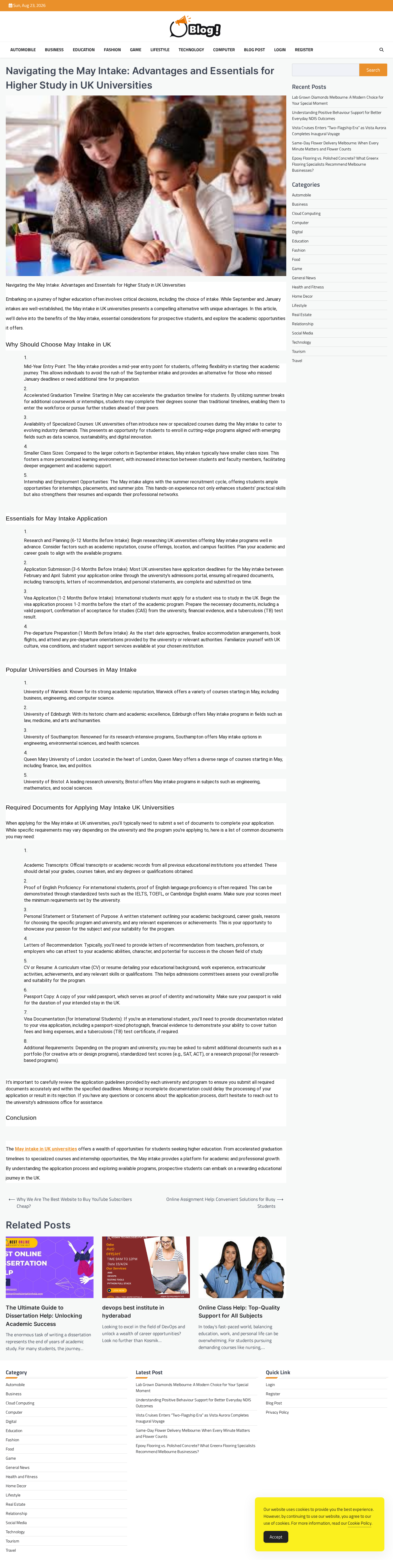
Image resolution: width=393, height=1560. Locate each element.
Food (296, 259)
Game (135, 50)
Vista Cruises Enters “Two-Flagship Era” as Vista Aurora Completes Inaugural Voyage (339, 130)
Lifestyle (159, 50)
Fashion (112, 50)
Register (304, 50)
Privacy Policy (277, 1412)
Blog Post (254, 50)
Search (373, 69)
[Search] (381, 49)
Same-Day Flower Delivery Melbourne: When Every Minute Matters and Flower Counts (335, 145)
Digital (297, 232)
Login (280, 50)
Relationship (302, 324)
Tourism (299, 351)
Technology (191, 50)
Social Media (302, 333)
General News (304, 278)
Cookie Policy (359, 1523)
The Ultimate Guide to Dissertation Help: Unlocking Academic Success (44, 1315)
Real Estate (302, 314)
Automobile (23, 50)
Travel (297, 360)
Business (54, 50)
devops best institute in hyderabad (133, 1311)
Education (84, 50)
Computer (224, 50)
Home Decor (302, 296)
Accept (276, 1537)
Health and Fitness (308, 287)
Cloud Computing (306, 213)
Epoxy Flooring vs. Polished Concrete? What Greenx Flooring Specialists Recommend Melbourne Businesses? (335, 164)
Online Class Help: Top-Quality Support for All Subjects (239, 1311)
